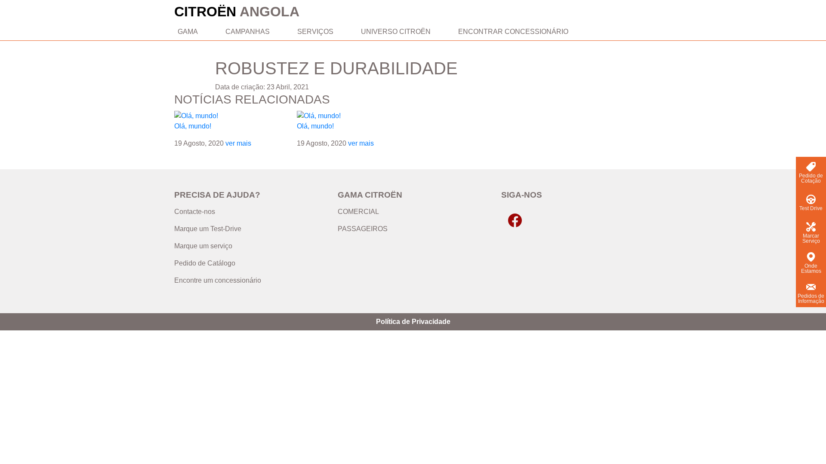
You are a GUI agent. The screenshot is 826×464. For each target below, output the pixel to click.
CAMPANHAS (247, 31)
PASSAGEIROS (363, 228)
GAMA (188, 31)
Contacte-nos (194, 211)
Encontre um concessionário (217, 280)
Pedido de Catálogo (204, 263)
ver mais (238, 143)
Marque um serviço (203, 246)
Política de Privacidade (413, 321)
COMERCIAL (358, 211)
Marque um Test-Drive (207, 228)
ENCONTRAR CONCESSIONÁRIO (513, 31)
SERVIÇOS (315, 31)
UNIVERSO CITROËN (396, 31)
